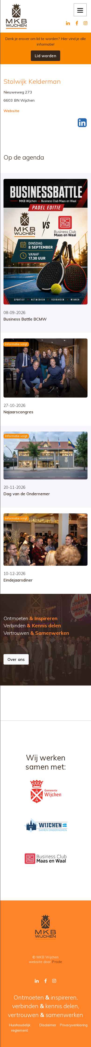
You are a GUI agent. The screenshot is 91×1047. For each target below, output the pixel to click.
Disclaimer (47, 1025)
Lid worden (45, 55)
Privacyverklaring (74, 1025)
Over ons (16, 659)
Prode (57, 962)
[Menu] (80, 9)
